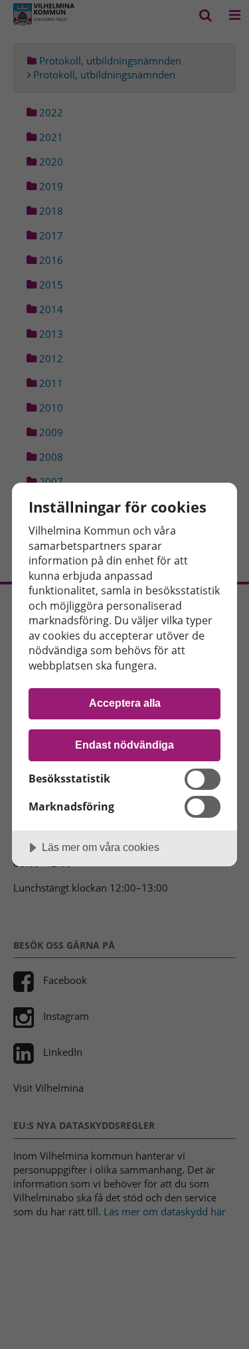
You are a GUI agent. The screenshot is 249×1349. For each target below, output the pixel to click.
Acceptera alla (125, 703)
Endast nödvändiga (124, 745)
